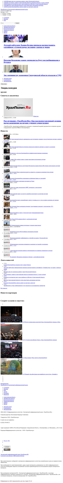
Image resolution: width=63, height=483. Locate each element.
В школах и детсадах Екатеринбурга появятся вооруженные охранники (29, 153)
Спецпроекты (7, 80)
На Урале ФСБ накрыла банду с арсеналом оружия (23, 219)
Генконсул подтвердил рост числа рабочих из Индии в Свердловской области (24, 277)
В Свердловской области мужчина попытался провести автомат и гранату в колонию (32, 146)
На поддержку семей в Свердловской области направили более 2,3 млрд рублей (25, 274)
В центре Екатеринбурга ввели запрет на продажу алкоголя (19, 282)
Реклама (6, 19)
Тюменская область (9, 30)
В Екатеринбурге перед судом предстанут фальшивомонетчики (26, 212)
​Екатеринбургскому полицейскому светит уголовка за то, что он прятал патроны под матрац (34, 200)
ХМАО (5, 31)
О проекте (6, 17)
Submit (17, 23)
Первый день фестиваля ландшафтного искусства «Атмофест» (41, 374)
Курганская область (9, 28)
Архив (5, 391)
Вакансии (6, 394)
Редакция (6, 393)
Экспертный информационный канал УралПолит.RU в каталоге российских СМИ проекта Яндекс (15, 455)
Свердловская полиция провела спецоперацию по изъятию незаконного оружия (31, 250)
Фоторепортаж (7, 81)
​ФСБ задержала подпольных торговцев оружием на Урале (19, 181)
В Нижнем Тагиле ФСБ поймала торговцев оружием (24, 231)
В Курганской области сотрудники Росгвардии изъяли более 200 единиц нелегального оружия (35, 165)
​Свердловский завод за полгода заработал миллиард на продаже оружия (29, 193)
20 (24, 322)
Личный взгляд (8, 78)
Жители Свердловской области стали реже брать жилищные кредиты (22, 280)
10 (24, 374)
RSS (5, 20)
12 (24, 357)
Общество (35, 116)
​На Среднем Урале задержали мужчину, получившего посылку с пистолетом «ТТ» (31, 206)
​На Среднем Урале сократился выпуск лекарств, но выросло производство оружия (31, 172)
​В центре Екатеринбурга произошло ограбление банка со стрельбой (28, 178)
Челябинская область (9, 27)
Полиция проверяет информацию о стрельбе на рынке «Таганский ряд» (29, 238)
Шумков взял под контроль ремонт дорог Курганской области (20, 271)
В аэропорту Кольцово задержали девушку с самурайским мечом (27, 257)
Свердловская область (9, 25)
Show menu (3, 84)
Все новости (4, 288)
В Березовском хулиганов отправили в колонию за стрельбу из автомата (29, 244)
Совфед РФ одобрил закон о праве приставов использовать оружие (27, 159)
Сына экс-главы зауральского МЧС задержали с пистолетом (26, 187)
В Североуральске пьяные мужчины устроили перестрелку (25, 225)
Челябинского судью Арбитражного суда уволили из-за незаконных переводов (24, 285)
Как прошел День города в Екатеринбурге (36, 357)
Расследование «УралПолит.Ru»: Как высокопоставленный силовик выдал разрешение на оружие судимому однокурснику (32, 122)
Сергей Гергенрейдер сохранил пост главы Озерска (17, 264)
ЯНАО (5, 32)
